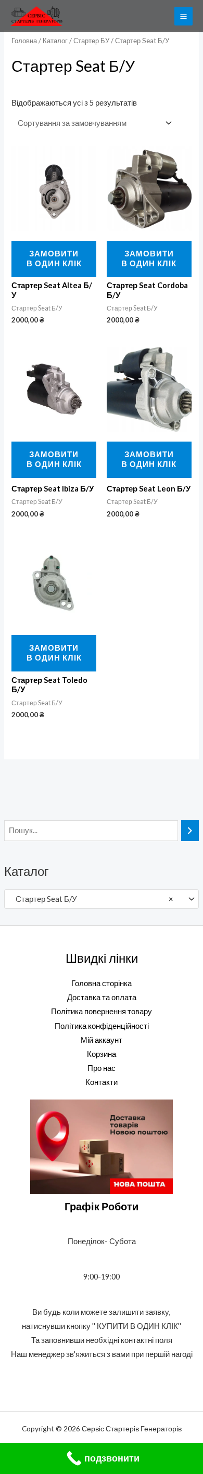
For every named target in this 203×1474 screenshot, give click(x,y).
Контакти (101, 1082)
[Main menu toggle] (183, 16)
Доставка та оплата (101, 997)
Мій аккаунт (101, 1040)
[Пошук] (190, 830)
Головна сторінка (101, 983)
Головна (24, 40)
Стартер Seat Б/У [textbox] (92, 899)
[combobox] (101, 898)
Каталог (55, 40)
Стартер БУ (91, 40)
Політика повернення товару (101, 1011)
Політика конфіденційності (102, 1026)
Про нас (101, 1068)
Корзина (101, 1054)
